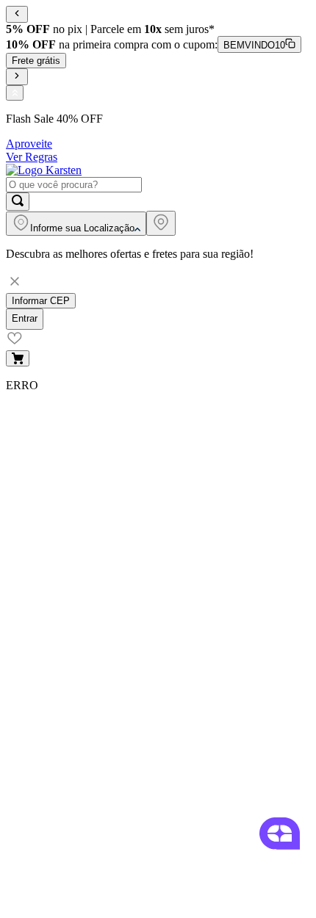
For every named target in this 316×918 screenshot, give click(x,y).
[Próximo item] (17, 76)
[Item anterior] (17, 14)
